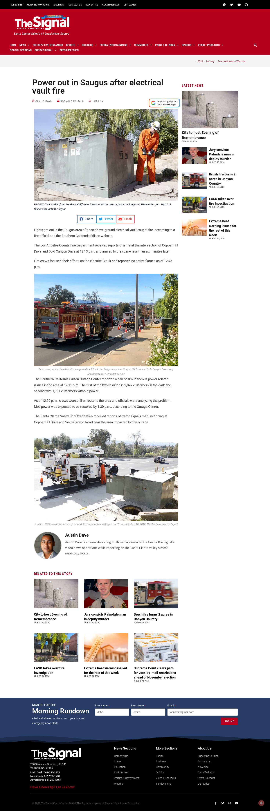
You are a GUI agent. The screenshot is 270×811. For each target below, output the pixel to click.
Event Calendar (165, 45)
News (22, 45)
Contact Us (75, 4)
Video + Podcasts (209, 45)
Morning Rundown (38, 4)
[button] (255, 45)
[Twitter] (231, 4)
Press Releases (69, 50)
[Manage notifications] (261, 803)
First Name (101, 705)
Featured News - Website (231, 61)
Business (87, 45)
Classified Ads (110, 4)
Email (170, 705)
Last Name (137, 705)
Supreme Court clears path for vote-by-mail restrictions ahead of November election (155, 672)
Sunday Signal (44, 50)
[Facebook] (224, 4)
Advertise (92, 4)
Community (141, 45)
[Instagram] (246, 4)
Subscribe (16, 4)
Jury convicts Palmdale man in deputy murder (221, 154)
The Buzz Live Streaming (48, 45)
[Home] (193, 61)
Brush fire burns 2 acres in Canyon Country (222, 178)
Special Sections (21, 50)
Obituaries (130, 4)
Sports (70, 45)
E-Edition (58, 4)
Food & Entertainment (113, 45)
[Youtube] (239, 4)
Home (13, 45)
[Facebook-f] (215, 803)
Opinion (186, 45)
